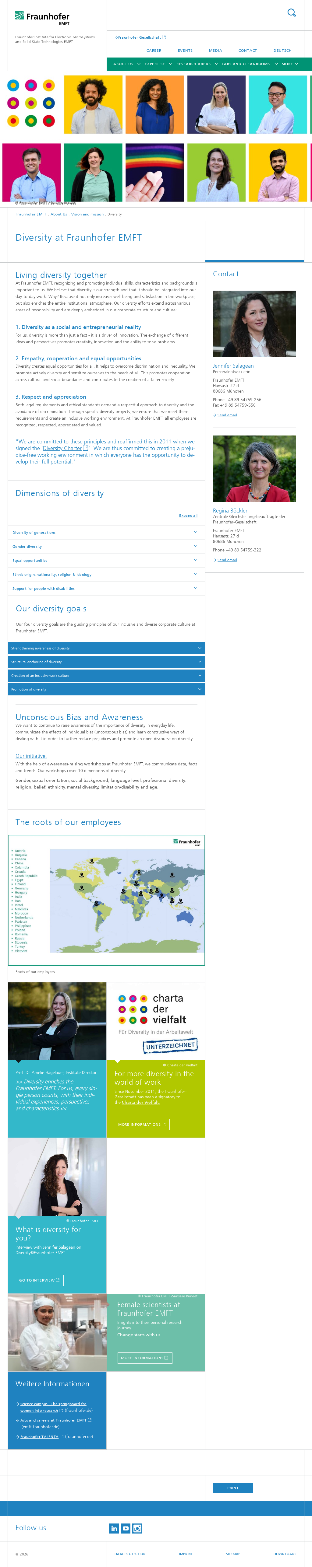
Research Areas (193, 64)
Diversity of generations (33, 532)
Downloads (285, 1554)
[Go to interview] (57, 1178)
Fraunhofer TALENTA (39, 1437)
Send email (227, 415)
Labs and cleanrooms (246, 64)
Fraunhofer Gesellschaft (139, 37)
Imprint (186, 1554)
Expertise (155, 64)
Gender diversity (27, 546)
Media (215, 50)
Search (291, 13)
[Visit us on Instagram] (137, 1528)
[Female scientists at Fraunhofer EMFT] (60, 1333)
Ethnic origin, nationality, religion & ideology (51, 574)
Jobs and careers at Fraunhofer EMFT (53, 1420)
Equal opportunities (30, 560)
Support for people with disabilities (43, 588)
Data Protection (130, 1554)
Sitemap (233, 1554)
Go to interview (37, 1280)
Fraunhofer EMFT (31, 214)
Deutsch (283, 50)
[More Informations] (156, 1022)
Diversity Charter (62, 448)
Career (154, 50)
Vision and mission (87, 214)
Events (185, 50)
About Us (123, 64)
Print (233, 1488)
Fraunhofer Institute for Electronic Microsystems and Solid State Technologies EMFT (55, 39)
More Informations (139, 1124)
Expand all (188, 515)
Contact (248, 50)
